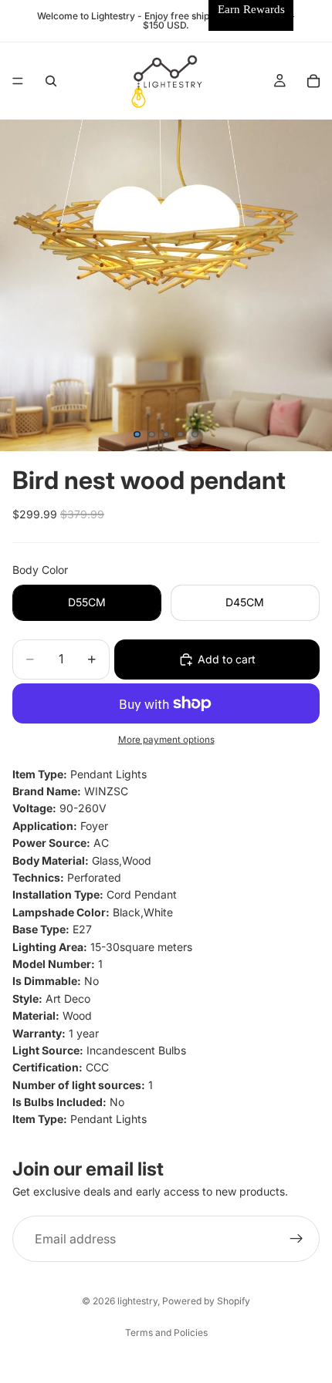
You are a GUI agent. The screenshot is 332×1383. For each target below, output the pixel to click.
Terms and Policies (166, 1332)
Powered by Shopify (206, 1301)
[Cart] (313, 81)
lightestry (137, 1301)
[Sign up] (296, 1239)
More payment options (166, 739)
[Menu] (18, 81)
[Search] (51, 81)
